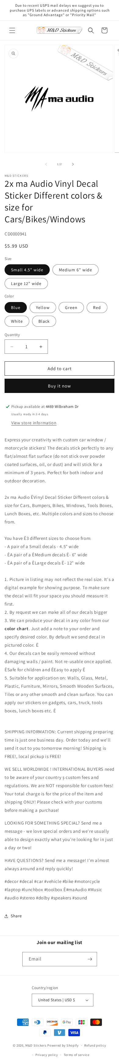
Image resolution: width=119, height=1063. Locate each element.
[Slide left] (46, 164)
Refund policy (95, 1045)
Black (44, 321)
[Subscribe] (90, 959)
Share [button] (16, 916)
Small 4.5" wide (27, 270)
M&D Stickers (35, 1045)
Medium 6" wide (75, 270)
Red (97, 307)
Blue (15, 307)
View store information (33, 423)
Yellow (43, 307)
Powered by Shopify (63, 1045)
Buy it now (59, 386)
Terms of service (76, 1055)
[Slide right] (73, 164)
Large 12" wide (26, 283)
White (17, 321)
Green (71, 307)
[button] (12, 30)
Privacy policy (46, 1055)
